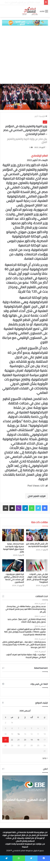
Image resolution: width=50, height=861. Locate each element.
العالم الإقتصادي (39, 155)
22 (12, 739)
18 (38, 739)
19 (31, 739)
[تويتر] (38, 508)
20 (25, 739)
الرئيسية (42, 116)
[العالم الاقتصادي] (30, 11)
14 (18, 734)
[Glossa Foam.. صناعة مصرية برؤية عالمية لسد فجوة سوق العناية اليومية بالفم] (13, 535)
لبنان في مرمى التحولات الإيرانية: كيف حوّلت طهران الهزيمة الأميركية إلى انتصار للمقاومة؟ (37, 578)
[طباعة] (5, 508)
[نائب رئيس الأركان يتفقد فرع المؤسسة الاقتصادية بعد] (37, 535)
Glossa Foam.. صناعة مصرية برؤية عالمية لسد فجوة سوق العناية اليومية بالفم (13, 548)
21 (18, 739)
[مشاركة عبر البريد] (12, 508)
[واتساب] (31, 508)
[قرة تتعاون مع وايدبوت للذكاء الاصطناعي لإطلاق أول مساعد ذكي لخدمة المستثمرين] (13, 565)
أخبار (36, 116)
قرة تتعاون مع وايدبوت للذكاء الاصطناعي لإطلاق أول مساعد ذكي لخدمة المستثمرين (14, 578)
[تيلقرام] (25, 508)
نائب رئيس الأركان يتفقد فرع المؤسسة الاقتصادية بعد (37, 545)
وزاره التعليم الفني (36, 496)
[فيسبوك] (45, 508)
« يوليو (45, 758)
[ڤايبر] (18, 508)
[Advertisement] (25, 55)
